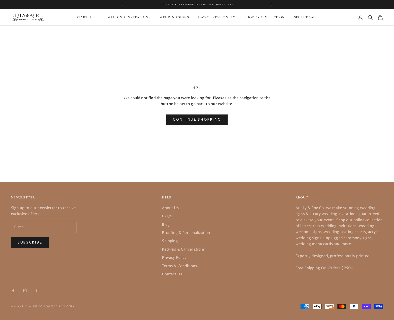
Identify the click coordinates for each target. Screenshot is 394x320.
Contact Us (172, 274)
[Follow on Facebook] (13, 290)
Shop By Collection (265, 17)
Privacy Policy (174, 257)
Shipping (170, 241)
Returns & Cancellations (183, 249)
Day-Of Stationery (216, 17)
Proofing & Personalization (186, 232)
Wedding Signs (174, 17)
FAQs (167, 216)
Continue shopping (197, 119)
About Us (170, 208)
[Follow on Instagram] (25, 290)
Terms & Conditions (179, 266)
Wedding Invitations (129, 17)
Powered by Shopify (59, 306)
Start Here (87, 17)
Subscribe (30, 242)
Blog (166, 224)
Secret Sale (306, 17)
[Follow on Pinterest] (37, 290)
